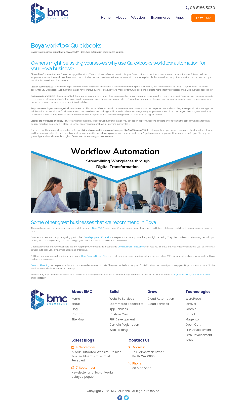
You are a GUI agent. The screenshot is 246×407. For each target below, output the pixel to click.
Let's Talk (203, 18)
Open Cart (193, 325)
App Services (118, 309)
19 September (85, 347)
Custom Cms (119, 314)
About (121, 17)
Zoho (189, 340)
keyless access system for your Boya (192, 274)
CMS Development (199, 335)
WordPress (193, 299)
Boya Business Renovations (131, 246)
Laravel (191, 304)
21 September (85, 368)
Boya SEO (97, 228)
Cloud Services (158, 304)
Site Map (77, 319)
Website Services (121, 299)
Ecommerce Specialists (126, 304)
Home (106, 17)
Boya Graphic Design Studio (95, 256)
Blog (74, 309)
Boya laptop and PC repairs (97, 237)
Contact (77, 314)
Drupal (190, 314)
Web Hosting (118, 330)
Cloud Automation (160, 299)
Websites (138, 17)
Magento (192, 319)
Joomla (191, 309)
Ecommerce (160, 17)
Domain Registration (124, 325)
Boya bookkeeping (40, 265)
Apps (180, 17)
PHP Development (122, 319)
